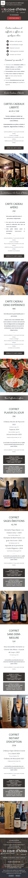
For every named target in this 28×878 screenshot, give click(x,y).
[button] (3, 3)
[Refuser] (26, 873)
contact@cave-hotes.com (14, 848)
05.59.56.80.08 (15, 15)
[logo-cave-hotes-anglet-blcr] (14, 8)
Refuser (18, 875)
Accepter (11, 875)
